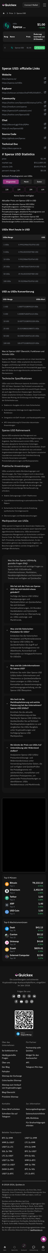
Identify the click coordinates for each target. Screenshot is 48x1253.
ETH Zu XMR (30, 1147)
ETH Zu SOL (30, 1155)
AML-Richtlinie (32, 1118)
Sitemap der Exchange (12, 1076)
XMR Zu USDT (8, 1142)
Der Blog (5, 1067)
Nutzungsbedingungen (36, 1109)
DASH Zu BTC (8, 1169)
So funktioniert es (10, 1050)
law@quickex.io (36, 1230)
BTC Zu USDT (30, 1151)
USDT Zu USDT (8, 1164)
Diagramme (11, 182)
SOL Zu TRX (7, 1151)
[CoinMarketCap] (32, 1001)
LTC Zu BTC (30, 1173)
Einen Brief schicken (11, 1109)
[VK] (34, 996)
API (27, 1062)
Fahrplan (6, 1071)
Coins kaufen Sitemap (11, 1080)
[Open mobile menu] (44, 5)
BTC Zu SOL (30, 1169)
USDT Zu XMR (31, 1138)
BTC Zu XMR (7, 1138)
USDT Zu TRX (8, 1160)
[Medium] (29, 996)
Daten (39, 182)
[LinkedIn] (19, 996)
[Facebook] (16, 1001)
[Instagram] (26, 1001)
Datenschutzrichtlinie (35, 1113)
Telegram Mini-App (34, 1067)
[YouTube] (21, 1001)
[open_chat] (44, 1239)
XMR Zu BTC (30, 1160)
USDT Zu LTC (7, 1147)
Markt (26, 182)
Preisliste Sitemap (10, 1096)
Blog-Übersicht (8, 1092)
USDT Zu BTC (8, 1173)
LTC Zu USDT (7, 1155)
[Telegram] (14, 996)
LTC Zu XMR (30, 1142)
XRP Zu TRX (30, 1164)
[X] (24, 996)
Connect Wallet (31, 5)
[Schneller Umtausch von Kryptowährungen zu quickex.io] (9, 5)
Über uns (6, 1062)
